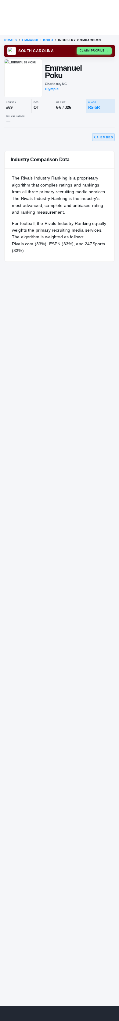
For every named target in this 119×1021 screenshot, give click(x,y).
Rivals (10, 40)
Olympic (52, 89)
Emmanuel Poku (37, 40)
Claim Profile (94, 50)
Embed (106, 137)
